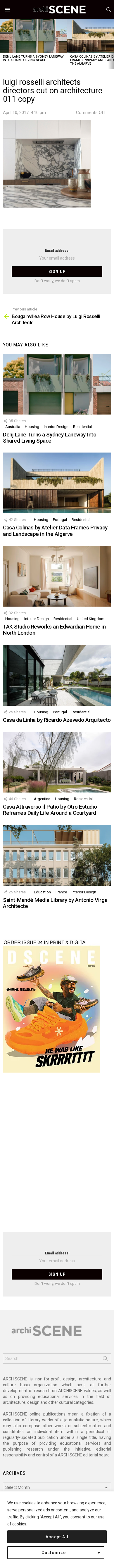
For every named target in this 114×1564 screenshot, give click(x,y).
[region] (57, 1527)
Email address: (57, 250)
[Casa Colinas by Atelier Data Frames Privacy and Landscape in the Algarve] (57, 483)
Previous (3, 44)
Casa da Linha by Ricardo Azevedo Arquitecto (57, 720)
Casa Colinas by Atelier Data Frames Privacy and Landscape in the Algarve (55, 530)
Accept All (57, 1536)
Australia (12, 426)
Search (105, 1359)
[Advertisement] (57, 1156)
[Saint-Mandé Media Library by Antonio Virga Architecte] (57, 855)
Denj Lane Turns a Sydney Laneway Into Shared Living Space (33, 58)
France (61, 892)
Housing (32, 426)
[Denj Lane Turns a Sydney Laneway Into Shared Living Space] (33, 36)
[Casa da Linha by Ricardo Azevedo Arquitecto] (57, 675)
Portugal (60, 519)
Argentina (42, 799)
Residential (82, 426)
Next (111, 44)
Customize (54, 1552)
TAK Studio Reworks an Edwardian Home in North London (54, 629)
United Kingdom (90, 619)
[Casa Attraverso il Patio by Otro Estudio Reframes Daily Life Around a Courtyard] (57, 762)
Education (42, 892)
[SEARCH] (108, 9)
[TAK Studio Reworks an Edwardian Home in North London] (57, 576)
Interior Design (56, 426)
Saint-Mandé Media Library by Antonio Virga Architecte (55, 903)
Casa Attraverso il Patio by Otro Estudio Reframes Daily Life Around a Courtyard (50, 809)
